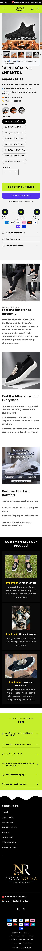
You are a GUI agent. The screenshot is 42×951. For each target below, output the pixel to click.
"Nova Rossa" (24, 933)
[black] (5, 110)
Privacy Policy (8, 817)
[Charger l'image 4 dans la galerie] (29, 54)
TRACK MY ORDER (10, 847)
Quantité (6, 167)
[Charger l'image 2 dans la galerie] (14, 54)
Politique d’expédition (22, 947)
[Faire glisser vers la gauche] (1, 54)
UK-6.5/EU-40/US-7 (14, 127)
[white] (21, 110)
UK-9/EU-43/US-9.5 (14, 144)
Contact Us (7, 837)
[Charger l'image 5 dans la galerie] (36, 54)
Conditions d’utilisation (22, 944)
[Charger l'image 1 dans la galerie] (6, 54)
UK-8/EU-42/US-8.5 (14, 138)
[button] (3, 9)
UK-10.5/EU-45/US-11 (15, 155)
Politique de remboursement (22, 936)
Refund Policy (8, 822)
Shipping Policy (9, 842)
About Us (6, 832)
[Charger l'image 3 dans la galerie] (21, 54)
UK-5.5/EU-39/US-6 (14, 121)
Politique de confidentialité (22, 940)
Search (5, 812)
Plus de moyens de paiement (21, 202)
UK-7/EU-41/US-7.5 (14, 133)
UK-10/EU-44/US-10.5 (15, 150)
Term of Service (9, 827)
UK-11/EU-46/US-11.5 (14, 161)
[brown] (13, 110)
